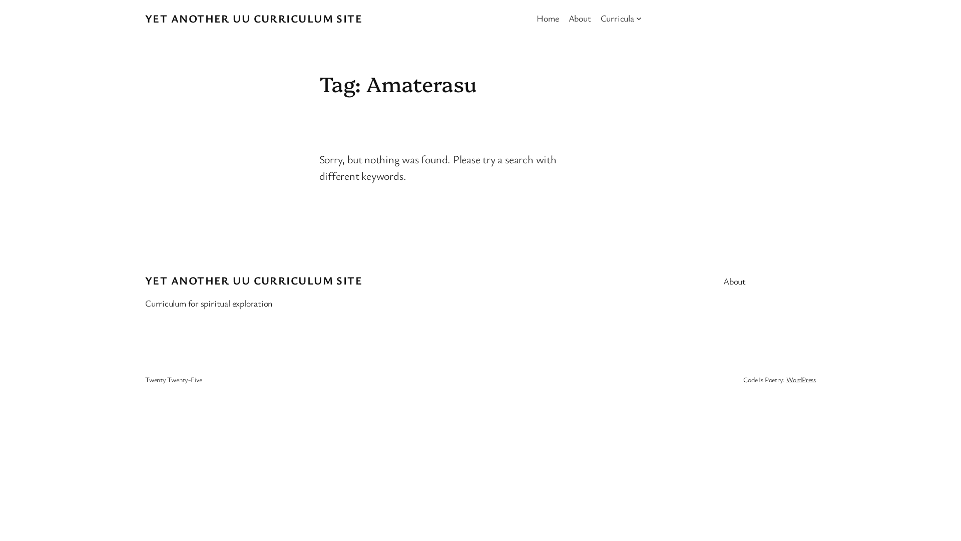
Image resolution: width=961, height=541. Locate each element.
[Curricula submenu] (639, 18)
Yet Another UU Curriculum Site (253, 18)
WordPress (801, 379)
